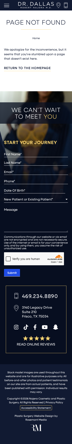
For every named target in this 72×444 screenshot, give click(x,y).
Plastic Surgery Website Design (34, 415)
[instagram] (16, 327)
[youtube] (45, 327)
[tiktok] (26, 327)
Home (36, 38)
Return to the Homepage (27, 68)
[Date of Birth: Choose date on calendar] (61, 190)
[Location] (58, 5)
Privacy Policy (54, 402)
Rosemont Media (36, 419)
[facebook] (35, 327)
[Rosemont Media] (36, 430)
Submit (12, 273)
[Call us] (66, 5)
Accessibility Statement (36, 407)
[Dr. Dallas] (36, 5)
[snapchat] (55, 327)
